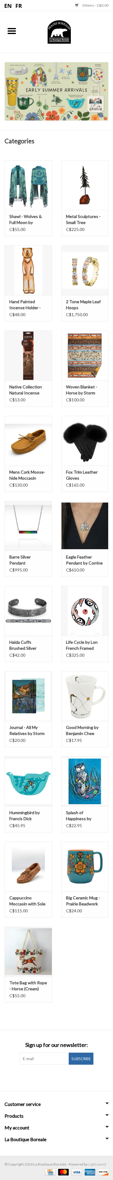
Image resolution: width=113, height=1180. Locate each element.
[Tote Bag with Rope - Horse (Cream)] (28, 951)
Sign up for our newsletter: (56, 1045)
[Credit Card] (49, 1171)
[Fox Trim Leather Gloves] (85, 440)
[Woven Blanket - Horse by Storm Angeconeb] (85, 355)
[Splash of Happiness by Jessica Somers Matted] (85, 781)
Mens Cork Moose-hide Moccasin (27, 475)
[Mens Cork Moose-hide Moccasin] (28, 440)
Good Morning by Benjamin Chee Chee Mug (82, 730)
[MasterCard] (62, 1171)
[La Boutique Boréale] (68, 31)
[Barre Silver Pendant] (28, 526)
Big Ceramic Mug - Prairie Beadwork (83, 900)
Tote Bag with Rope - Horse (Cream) (28, 985)
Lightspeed (97, 1164)
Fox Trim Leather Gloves (82, 475)
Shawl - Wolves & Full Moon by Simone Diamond (25, 220)
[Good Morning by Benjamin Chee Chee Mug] (85, 696)
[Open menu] (12, 31)
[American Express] (89, 1171)
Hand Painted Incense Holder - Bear (25, 305)
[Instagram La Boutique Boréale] (62, 1077)
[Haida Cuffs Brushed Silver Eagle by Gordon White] (28, 611)
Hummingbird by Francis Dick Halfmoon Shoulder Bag (27, 816)
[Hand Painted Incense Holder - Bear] (28, 270)
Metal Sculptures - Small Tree (83, 219)
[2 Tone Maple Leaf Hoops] (85, 270)
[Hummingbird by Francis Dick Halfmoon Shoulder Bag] (28, 781)
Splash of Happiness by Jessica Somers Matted (80, 816)
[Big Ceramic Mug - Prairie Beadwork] (85, 866)
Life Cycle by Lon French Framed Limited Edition (82, 645)
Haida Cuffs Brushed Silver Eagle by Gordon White (24, 645)
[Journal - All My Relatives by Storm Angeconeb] (28, 696)
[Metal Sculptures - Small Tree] (85, 185)
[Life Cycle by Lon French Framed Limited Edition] (85, 611)
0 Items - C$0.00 (95, 5)
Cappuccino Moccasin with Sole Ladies (27, 901)
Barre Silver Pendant (20, 559)
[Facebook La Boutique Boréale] (51, 1077)
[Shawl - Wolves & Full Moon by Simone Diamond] (28, 185)
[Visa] (76, 1171)
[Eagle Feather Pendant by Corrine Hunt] (85, 526)
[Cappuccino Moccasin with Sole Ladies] (28, 866)
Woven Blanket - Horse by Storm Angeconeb (81, 390)
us (8, 5)
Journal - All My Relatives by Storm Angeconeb (27, 730)
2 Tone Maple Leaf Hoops (83, 304)
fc (19, 5)
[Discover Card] (102, 1171)
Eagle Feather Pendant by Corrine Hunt (84, 560)
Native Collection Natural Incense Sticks (25, 390)
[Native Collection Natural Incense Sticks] (28, 355)
